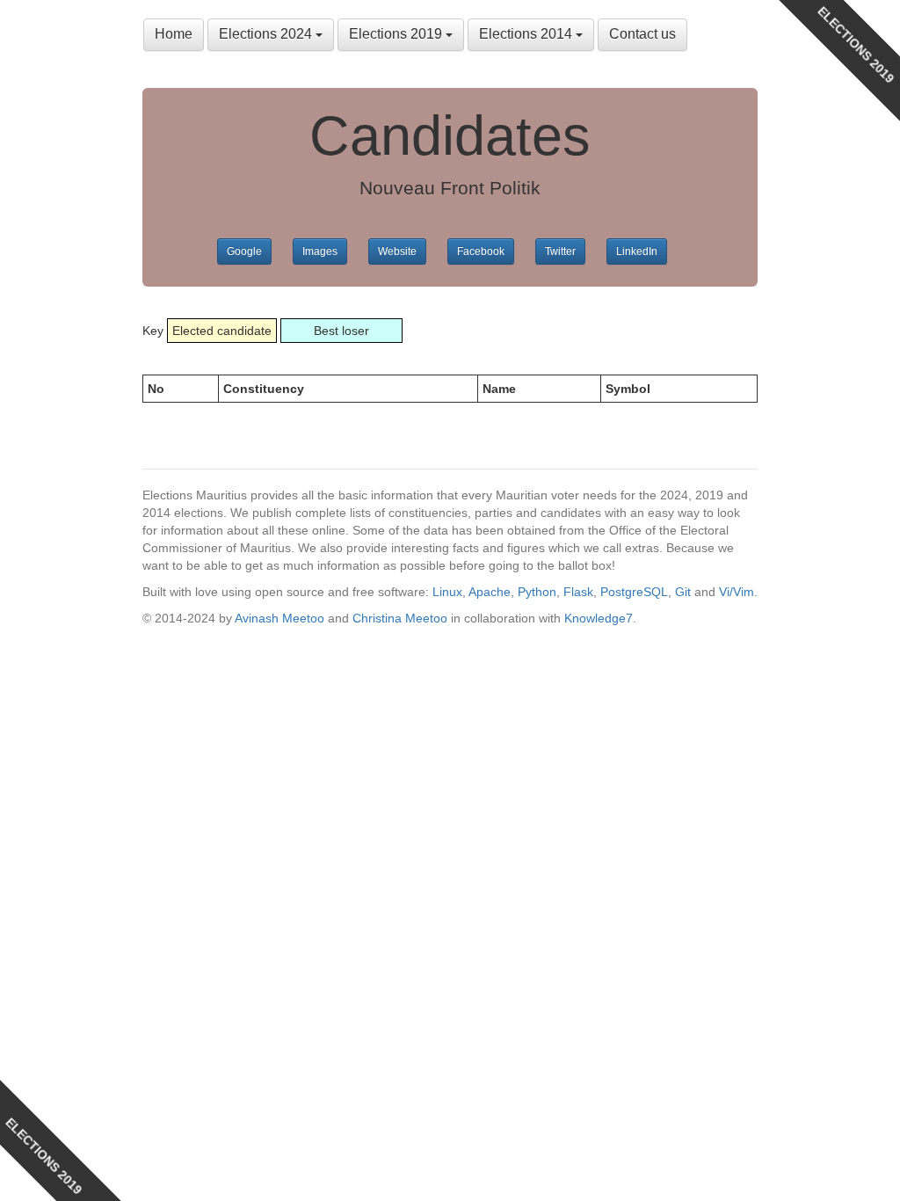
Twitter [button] (560, 251)
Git (683, 592)
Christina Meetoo (399, 618)
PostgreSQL (634, 592)
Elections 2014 (527, 33)
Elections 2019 (397, 33)
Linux (447, 592)
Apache (489, 592)
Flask (578, 592)
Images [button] (320, 251)
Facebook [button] (480, 251)
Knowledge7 (598, 618)
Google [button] (244, 251)
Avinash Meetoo (279, 618)
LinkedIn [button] (636, 251)
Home (173, 33)
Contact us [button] (642, 33)
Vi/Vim (736, 592)
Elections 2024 (267, 33)
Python (537, 592)
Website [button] (397, 251)
